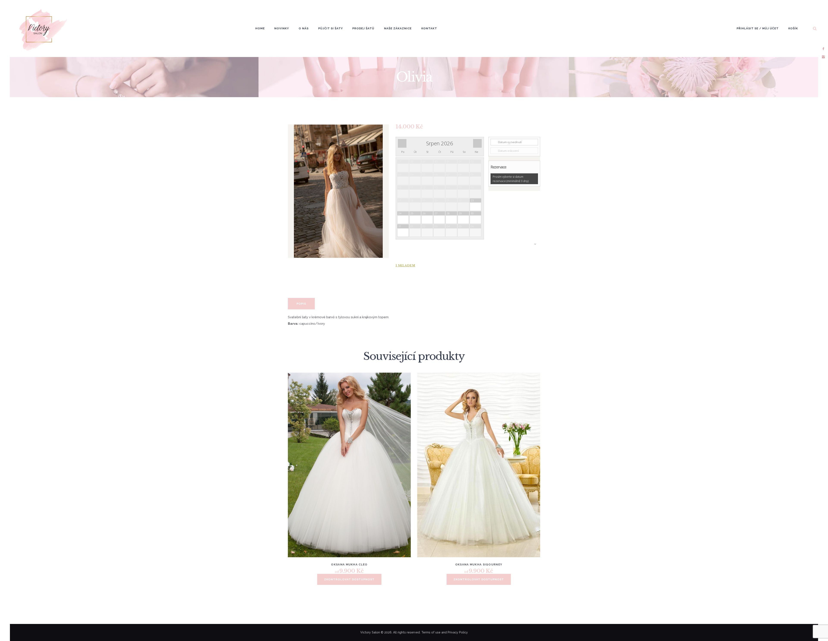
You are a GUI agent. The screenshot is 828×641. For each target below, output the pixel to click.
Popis (301, 303)
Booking (467, 249)
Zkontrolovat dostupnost (349, 579)
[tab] (301, 303)
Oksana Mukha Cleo (349, 564)
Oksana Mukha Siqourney (478, 564)
